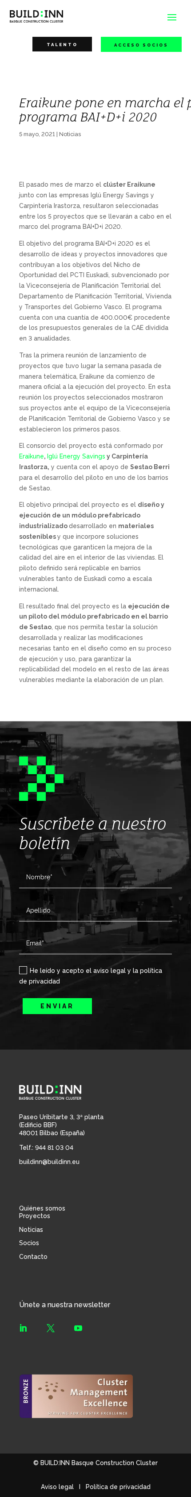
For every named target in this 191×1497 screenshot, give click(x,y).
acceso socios (141, 45)
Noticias (70, 134)
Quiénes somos (42, 1208)
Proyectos (34, 1215)
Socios (29, 1242)
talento (62, 44)
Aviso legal (57, 1486)
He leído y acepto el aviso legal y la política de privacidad (90, 976)
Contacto (33, 1256)
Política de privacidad (118, 1486)
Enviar (57, 1006)
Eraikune (31, 456)
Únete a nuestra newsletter (64, 1305)
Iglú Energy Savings (76, 456)
